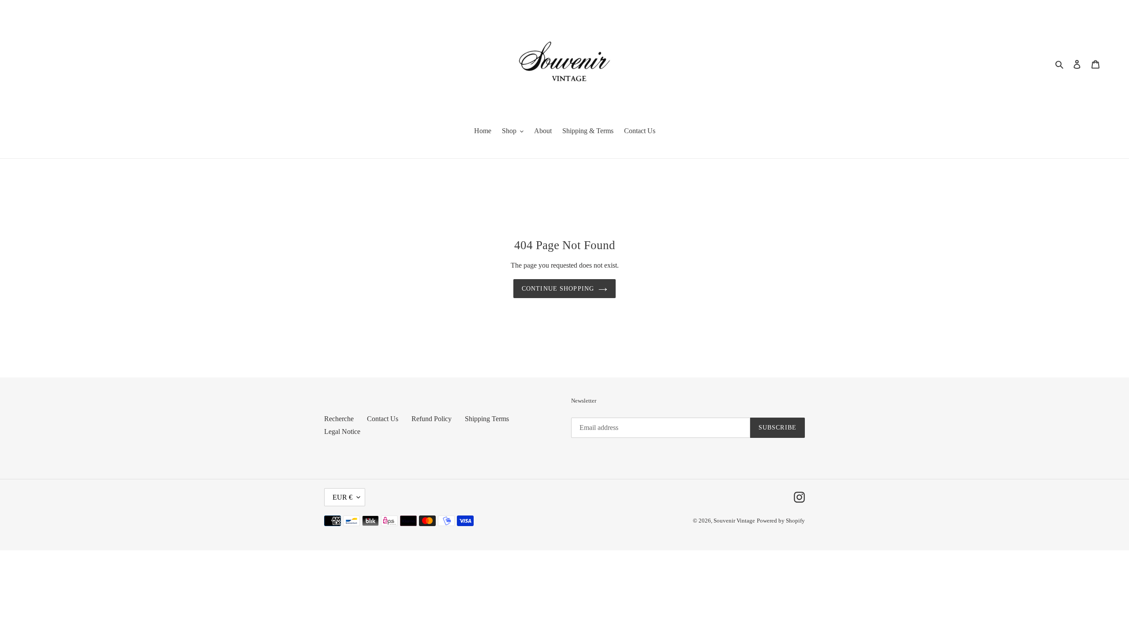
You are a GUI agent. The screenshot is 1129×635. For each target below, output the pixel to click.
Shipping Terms (487, 418)
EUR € (342, 497)
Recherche (339, 418)
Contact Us (382, 418)
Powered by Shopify (781, 520)
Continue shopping (558, 288)
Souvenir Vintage (734, 520)
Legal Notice (342, 431)
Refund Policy (431, 418)
